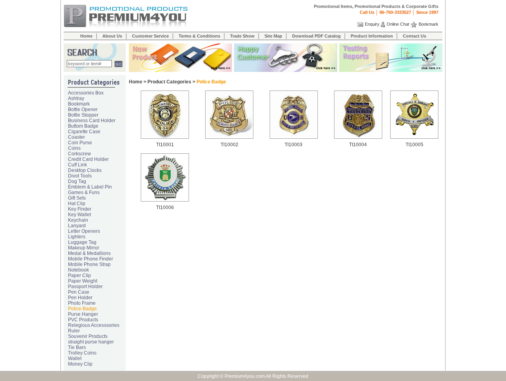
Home (86, 36)
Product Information (372, 36)
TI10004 (358, 144)
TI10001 (165, 144)
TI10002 (229, 144)
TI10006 (165, 207)
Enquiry (372, 24)
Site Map (273, 36)
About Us (112, 36)
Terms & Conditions (199, 36)
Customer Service (150, 36)
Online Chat (398, 24)
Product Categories (169, 82)
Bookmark (428, 24)
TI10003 (293, 144)
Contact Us (414, 36)
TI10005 (414, 144)
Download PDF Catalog (316, 36)
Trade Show (242, 36)
